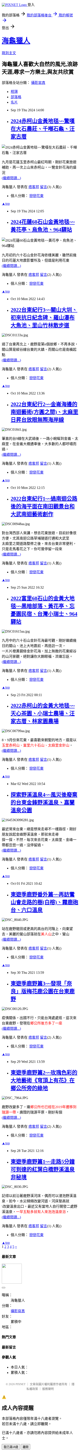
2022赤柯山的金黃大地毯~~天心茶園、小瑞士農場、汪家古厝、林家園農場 (43, 713)
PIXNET (21, 1384)
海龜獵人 (16, 41)
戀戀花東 (36, 196)
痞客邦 (33, 187)
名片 (14, 102)
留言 (43, 187)
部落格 (16, 97)
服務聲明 (48, 1388)
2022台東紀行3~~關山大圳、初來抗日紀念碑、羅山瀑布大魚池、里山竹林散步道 (44, 317)
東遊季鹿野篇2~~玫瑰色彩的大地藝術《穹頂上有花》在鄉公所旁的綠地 (44, 1080)
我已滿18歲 (11, 1447)
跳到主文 (9, 53)
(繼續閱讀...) (11, 178)
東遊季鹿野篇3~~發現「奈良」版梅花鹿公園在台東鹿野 (43, 991)
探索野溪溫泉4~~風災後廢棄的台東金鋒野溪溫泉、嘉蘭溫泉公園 (44, 802)
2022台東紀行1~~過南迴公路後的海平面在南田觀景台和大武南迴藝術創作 (44, 506)
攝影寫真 (38, 83)
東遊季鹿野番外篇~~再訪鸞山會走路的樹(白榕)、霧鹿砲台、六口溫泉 (44, 902)
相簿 (14, 92)
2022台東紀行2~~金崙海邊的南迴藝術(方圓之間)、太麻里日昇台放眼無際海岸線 (44, 412)
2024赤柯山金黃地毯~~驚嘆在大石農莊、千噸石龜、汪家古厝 (43, 128)
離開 (25, 1447)
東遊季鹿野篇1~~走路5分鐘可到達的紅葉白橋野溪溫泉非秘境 (43, 1169)
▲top (6, 203)
